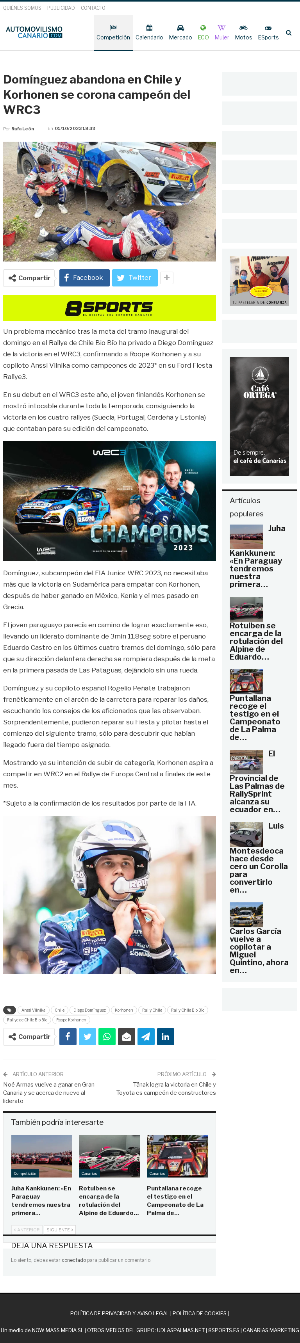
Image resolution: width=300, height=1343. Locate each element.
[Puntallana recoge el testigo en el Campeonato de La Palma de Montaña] (177, 1156)
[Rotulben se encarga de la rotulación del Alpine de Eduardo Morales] (109, 1156)
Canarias (89, 1173)
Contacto (93, 8)
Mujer (221, 37)
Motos (243, 37)
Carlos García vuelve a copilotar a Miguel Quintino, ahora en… (259, 951)
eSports (268, 37)
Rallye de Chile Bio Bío (27, 1019)
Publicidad (61, 8)
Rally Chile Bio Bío (187, 1010)
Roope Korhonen (71, 1019)
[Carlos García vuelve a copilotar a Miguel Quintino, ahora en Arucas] (246, 914)
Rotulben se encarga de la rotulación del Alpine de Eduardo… (256, 641)
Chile (59, 1010)
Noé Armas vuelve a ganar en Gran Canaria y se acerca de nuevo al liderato (49, 1093)
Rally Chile (152, 1010)
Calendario (149, 37)
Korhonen (124, 1010)
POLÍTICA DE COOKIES (200, 1313)
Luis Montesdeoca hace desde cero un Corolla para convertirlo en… (259, 858)
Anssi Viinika (33, 1010)
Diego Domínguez (89, 1010)
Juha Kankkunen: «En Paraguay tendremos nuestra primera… (258, 556)
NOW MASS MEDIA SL (58, 1330)
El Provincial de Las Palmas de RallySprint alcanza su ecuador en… (257, 782)
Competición (113, 37)
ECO (203, 37)
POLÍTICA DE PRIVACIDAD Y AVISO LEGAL (119, 1313)
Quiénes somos (22, 8)
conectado (74, 1260)
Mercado (180, 37)
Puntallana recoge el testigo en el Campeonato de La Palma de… (255, 718)
